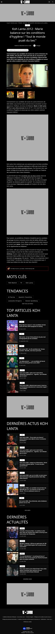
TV (21, 283)
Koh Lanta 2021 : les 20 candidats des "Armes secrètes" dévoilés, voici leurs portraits (32, 349)
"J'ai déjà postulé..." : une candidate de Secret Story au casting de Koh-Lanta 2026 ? (32, 362)
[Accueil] (25, 1)
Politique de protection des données (9, 619)
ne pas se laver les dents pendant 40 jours (19, 168)
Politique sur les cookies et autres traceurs (42, 617)
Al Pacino (11, 297)
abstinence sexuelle (23, 184)
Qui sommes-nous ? (21, 617)
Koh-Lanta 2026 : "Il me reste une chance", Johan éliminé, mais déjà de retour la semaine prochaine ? (33, 439)
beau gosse (18, 258)
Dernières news (14, 23)
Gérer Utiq (49, 619)
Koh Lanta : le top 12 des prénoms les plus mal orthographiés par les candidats (32, 337)
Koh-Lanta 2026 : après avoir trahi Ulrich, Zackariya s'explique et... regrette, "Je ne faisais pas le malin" (33, 374)
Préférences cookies (27, 621)
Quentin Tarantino (25, 297)
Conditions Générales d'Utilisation (9, 617)
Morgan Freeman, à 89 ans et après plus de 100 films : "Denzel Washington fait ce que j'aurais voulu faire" (33, 545)
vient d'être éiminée (18, 108)
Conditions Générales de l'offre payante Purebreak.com (29, 619)
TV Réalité (20, 23)
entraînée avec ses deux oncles (30, 176)
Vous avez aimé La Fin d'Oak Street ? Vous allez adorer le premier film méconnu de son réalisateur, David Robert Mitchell (33, 570)
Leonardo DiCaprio (15, 301)
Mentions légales (29, 617)
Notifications (43, 619)
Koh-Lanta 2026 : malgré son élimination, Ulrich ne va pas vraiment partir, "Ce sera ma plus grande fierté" (33, 464)
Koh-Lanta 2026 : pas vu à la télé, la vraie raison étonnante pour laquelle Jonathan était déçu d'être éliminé (33, 476)
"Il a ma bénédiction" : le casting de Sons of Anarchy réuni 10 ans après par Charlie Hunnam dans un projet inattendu (33, 557)
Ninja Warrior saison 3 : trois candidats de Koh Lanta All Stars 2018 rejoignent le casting (32, 325)
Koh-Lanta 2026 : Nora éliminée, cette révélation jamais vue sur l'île (33, 501)
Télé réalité (12, 283)
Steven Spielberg (31, 301)
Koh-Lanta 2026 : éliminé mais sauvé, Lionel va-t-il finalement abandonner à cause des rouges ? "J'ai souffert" (33, 387)
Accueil (8, 23)
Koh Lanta (25, 23)
